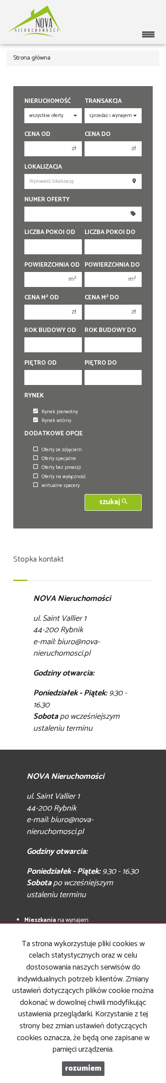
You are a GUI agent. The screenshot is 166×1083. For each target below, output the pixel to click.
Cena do (98, 134)
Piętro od (40, 363)
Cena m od (41, 298)
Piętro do (101, 363)
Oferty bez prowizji (61, 468)
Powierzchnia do (112, 265)
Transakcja (103, 101)
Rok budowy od (50, 330)
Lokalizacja (43, 167)
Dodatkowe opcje (53, 434)
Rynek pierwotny (60, 412)
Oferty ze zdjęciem (62, 450)
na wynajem (56, 920)
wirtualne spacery (61, 486)
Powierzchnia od (52, 265)
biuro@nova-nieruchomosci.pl (66, 647)
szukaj (110, 502)
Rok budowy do (110, 330)
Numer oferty (46, 200)
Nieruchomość (47, 101)
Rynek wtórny (56, 421)
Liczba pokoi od (49, 232)
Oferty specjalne (59, 459)
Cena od (37, 134)
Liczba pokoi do (110, 232)
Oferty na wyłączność (64, 477)
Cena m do (102, 298)
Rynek (34, 396)
